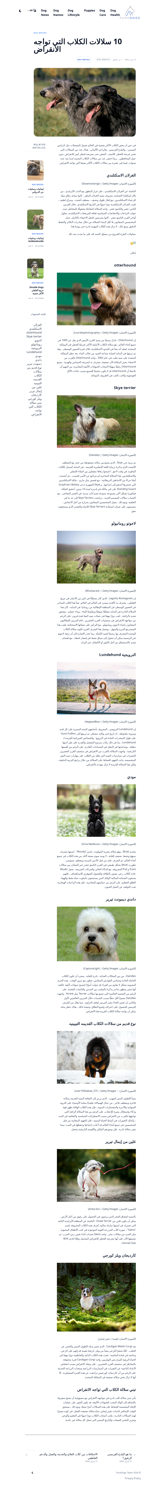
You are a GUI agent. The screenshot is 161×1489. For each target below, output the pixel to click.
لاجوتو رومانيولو (36, 342)
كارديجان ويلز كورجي (35, 397)
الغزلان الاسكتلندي (35, 327)
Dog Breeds (40, 33)
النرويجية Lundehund (34, 350)
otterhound (34, 332)
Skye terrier (34, 336)
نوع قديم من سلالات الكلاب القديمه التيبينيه (34, 375)
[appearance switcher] (20, 10)
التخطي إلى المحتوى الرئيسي (121, 3)
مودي (38, 356)
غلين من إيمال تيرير (35, 389)
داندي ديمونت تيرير (34, 362)
